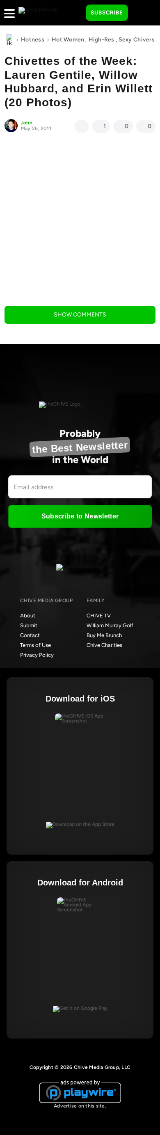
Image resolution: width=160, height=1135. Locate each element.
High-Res (101, 39)
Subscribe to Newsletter (80, 516)
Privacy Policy (37, 655)
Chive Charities (104, 645)
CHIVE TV (99, 615)
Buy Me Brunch (104, 635)
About (27, 615)
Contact (30, 635)
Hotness (32, 39)
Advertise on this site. (80, 1106)
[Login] (141, 13)
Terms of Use (35, 645)
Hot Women (68, 39)
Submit (28, 625)
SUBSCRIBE (107, 12)
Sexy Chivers (137, 39)
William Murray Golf (110, 625)
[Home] (9, 39)
